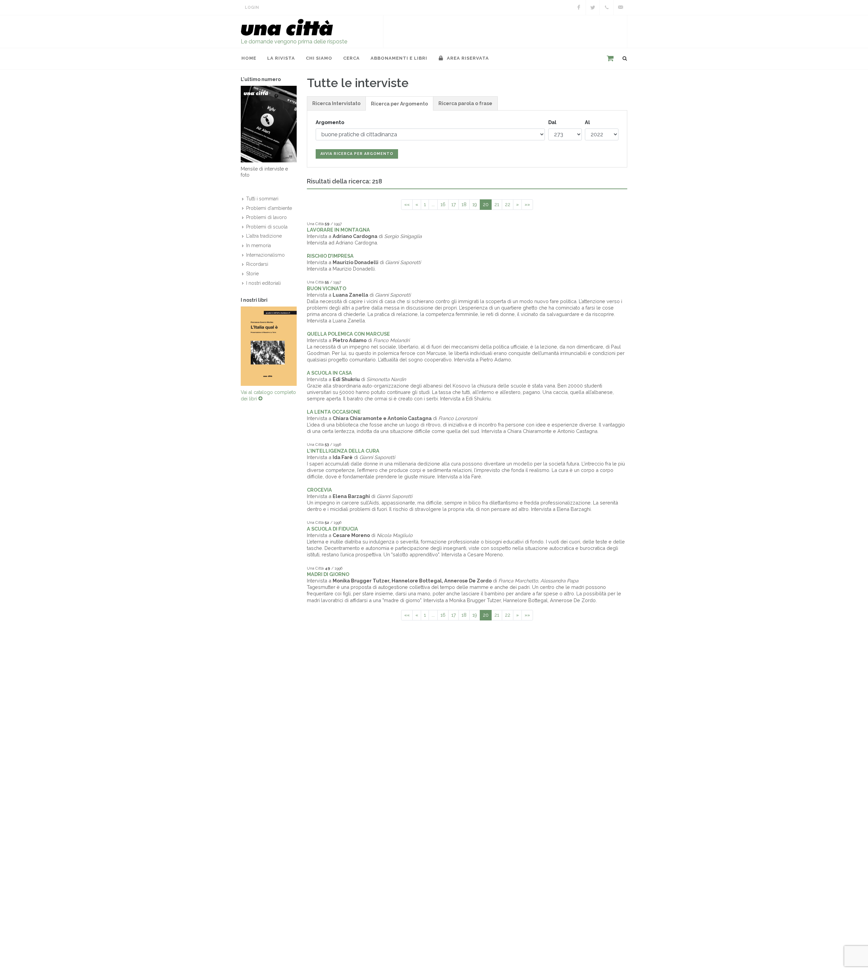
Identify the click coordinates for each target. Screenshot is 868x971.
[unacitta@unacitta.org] (620, 7)
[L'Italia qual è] (269, 346)
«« (407, 204)
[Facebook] (579, 7)
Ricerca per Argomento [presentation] (399, 103)
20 (486, 204)
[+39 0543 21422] (606, 7)
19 (474, 204)
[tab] (336, 103)
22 (507, 204)
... (433, 204)
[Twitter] (592, 7)
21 (496, 204)
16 (443, 204)
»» (527, 204)
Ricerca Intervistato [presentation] (336, 103)
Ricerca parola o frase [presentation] (465, 103)
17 (453, 204)
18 (464, 204)
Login (252, 7)
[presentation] (235, 346)
